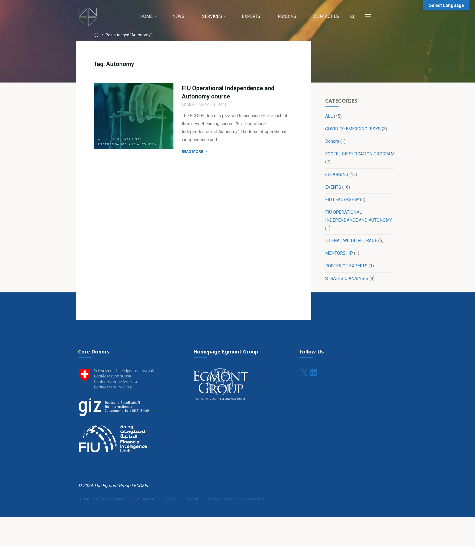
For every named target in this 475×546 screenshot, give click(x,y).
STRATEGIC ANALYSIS (346, 278)
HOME (85, 499)
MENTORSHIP (339, 253)
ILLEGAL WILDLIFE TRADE (351, 240)
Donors (332, 141)
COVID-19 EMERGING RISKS (353, 128)
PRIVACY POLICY (221, 499)
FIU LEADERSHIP (342, 199)
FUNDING (192, 499)
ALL (101, 139)
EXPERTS (170, 499)
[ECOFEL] (87, 16)
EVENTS (333, 187)
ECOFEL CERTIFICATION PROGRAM (359, 154)
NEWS (102, 499)
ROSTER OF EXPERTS (346, 265)
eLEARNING (336, 174)
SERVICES (122, 499)
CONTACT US (253, 499)
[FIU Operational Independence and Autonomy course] (133, 116)
